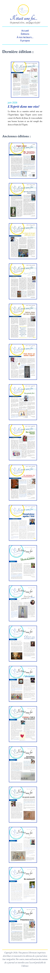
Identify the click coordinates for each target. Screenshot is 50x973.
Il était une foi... (23, 18)
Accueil (25, 30)
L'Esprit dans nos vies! (23, 106)
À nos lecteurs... (25, 37)
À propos (25, 40)
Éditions (25, 33)
